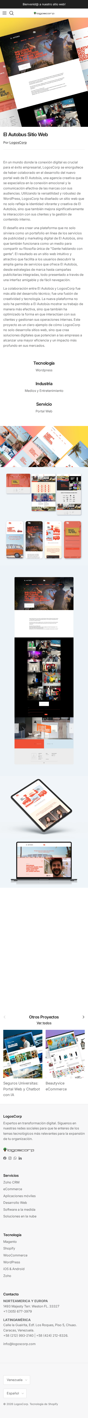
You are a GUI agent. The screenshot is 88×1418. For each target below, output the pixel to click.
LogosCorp (18, 142)
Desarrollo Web (15, 1203)
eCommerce (12, 1189)
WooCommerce (15, 1255)
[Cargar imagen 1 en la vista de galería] (44, 72)
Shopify (9, 1248)
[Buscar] (13, 13)
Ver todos (44, 1023)
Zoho (7, 1276)
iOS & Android (14, 1269)
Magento (10, 1242)
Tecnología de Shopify (44, 1404)
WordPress (11, 1262)
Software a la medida (19, 1209)
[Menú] (4, 13)
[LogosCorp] (44, 13)
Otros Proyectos (44, 1017)
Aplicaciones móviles (19, 1196)
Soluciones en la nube (19, 1216)
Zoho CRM (11, 1182)
